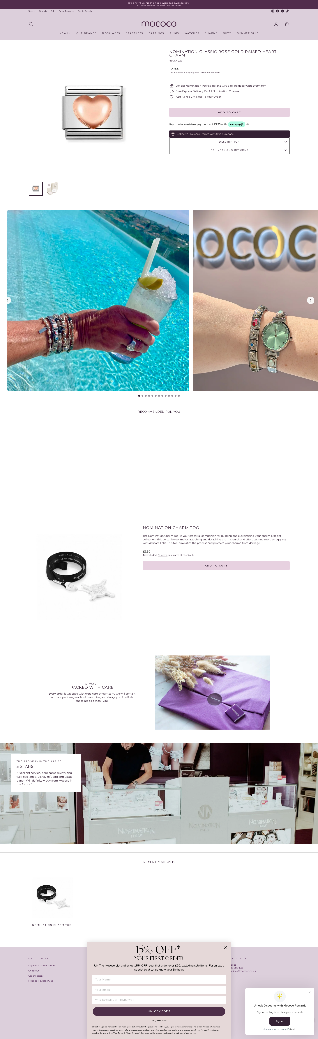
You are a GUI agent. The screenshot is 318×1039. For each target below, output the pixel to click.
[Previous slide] (7, 300)
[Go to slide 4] (149, 396)
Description (229, 141)
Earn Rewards (66, 11)
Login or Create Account (42, 965)
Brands (43, 11)
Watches (192, 33)
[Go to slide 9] (166, 396)
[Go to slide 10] (169, 396)
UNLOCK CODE (159, 1011)
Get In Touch (85, 11)
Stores (31, 11)
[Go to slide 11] (172, 396)
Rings (174, 33)
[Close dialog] (225, 947)
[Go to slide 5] (152, 396)
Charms (211, 33)
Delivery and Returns (229, 150)
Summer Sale (248, 33)
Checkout (33, 970)
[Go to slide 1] (139, 396)
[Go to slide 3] (146, 396)
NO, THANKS (159, 1020)
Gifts (227, 33)
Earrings (156, 33)
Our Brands (86, 33)
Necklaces (111, 33)
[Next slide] (310, 300)
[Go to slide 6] (156, 396)
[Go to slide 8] (162, 396)
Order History (35, 975)
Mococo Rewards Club (40, 980)
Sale (53, 11)
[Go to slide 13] (179, 396)
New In (65, 33)
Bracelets (134, 33)
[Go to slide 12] (175, 396)
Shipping (189, 72)
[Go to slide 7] (159, 396)
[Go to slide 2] (142, 396)
